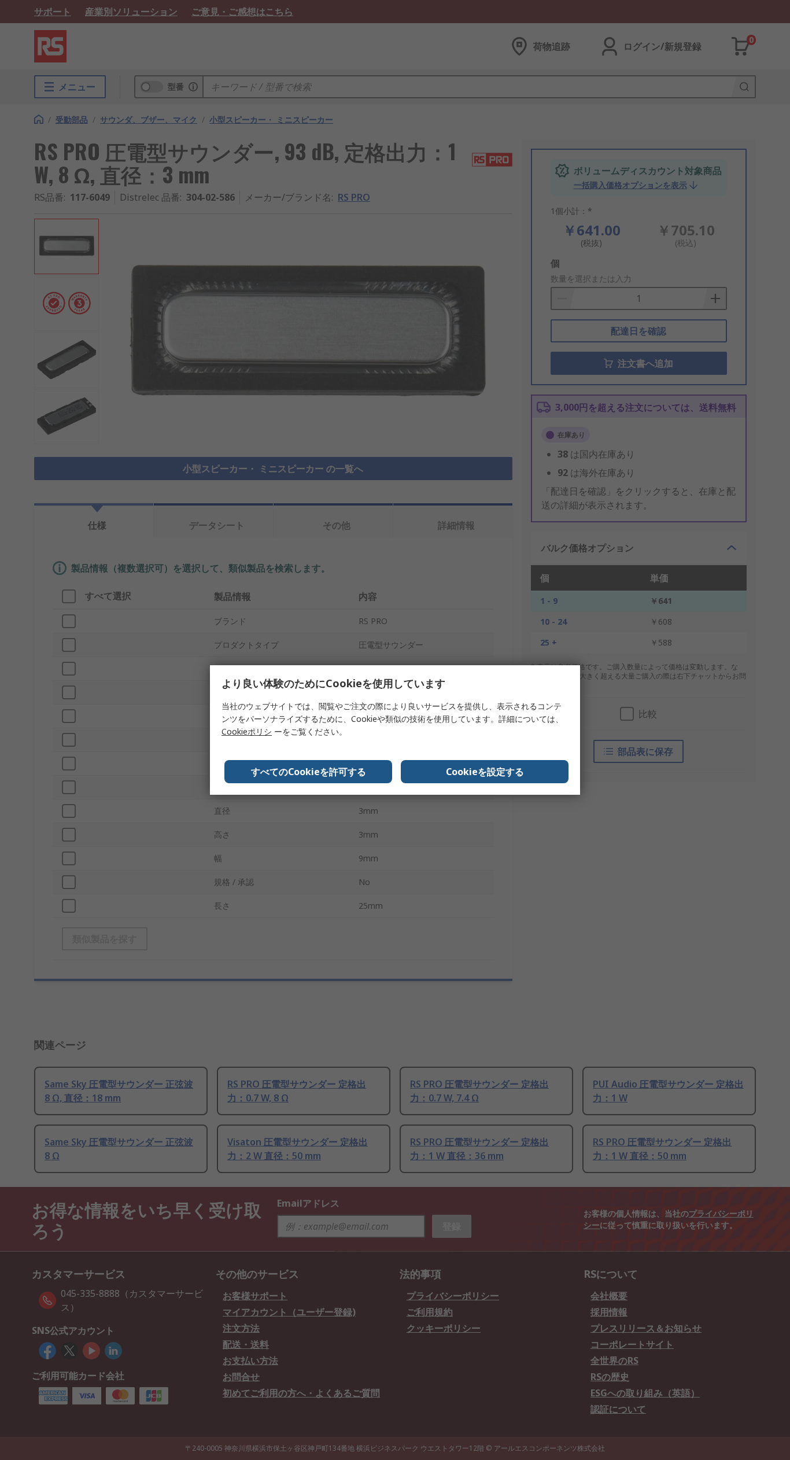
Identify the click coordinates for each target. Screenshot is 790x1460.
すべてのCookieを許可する (308, 771)
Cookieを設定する (485, 771)
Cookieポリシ (247, 731)
